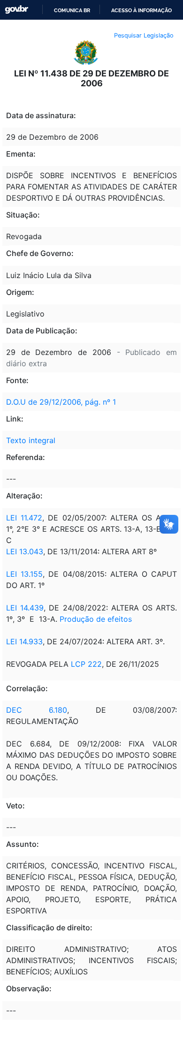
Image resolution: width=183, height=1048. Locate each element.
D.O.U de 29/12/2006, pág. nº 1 (61, 402)
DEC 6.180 (36, 710)
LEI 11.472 (24, 517)
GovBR (16, 9)
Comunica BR (72, 10)
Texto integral (30, 440)
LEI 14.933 (24, 641)
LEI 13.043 (24, 551)
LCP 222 (86, 664)
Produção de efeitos (96, 619)
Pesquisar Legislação (144, 35)
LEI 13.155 (24, 574)
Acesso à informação (141, 10)
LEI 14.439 (25, 607)
